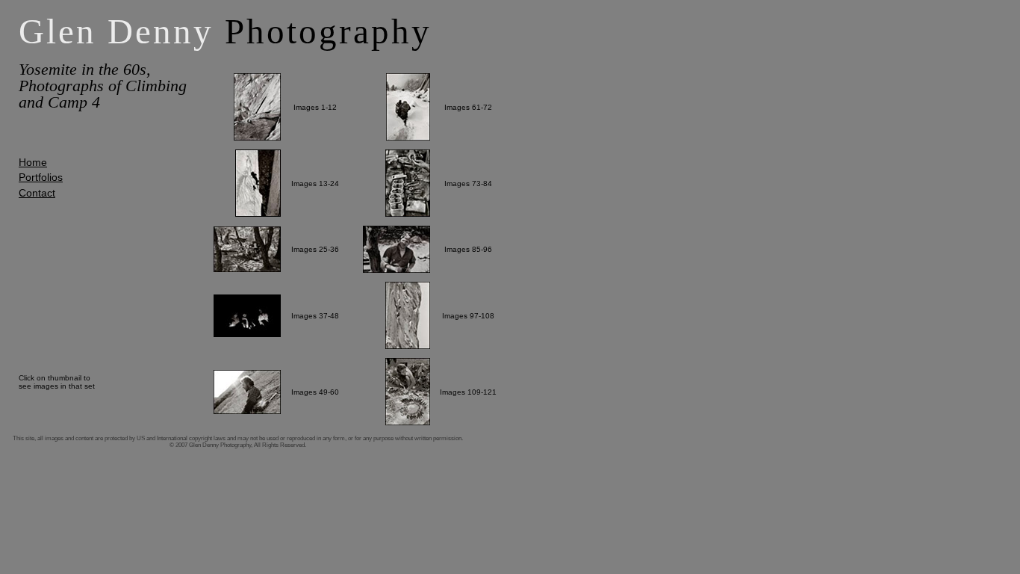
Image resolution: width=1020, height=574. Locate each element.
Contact (37, 193)
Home (33, 162)
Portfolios (41, 177)
